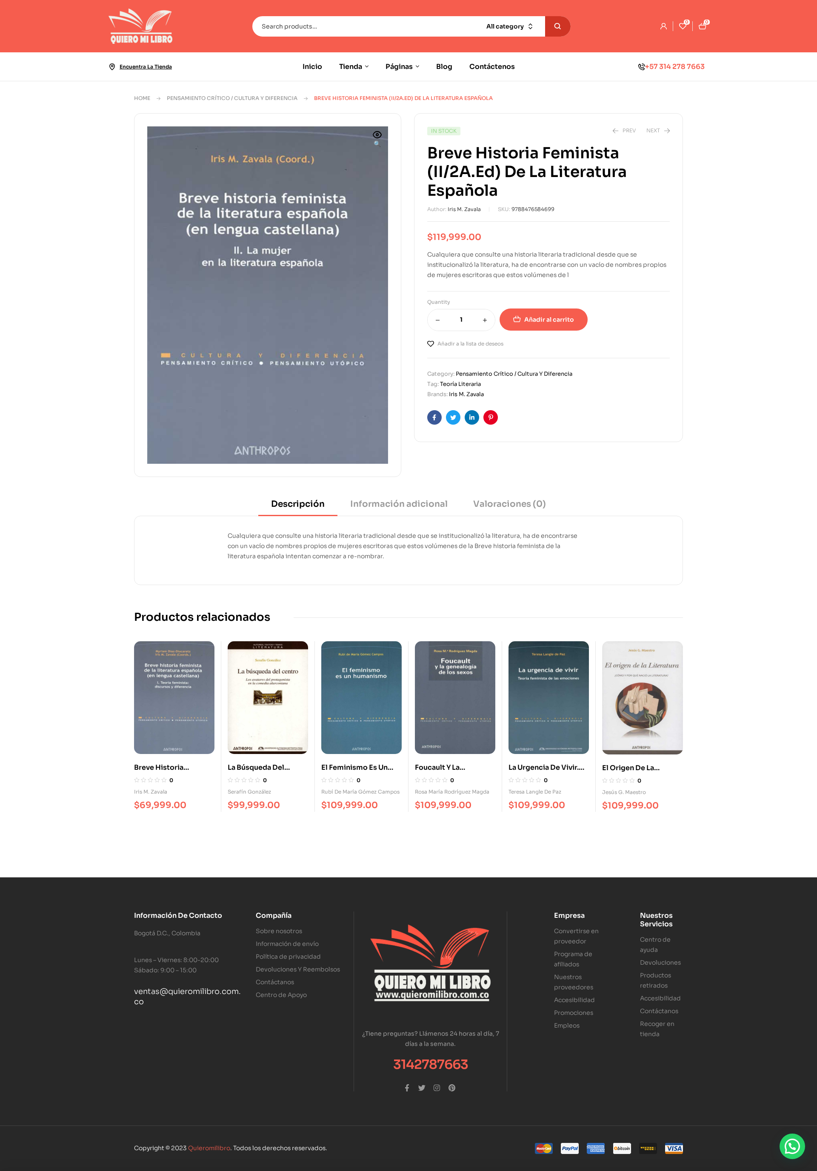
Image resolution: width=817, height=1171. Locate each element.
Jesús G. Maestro (624, 792)
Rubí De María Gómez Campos (360, 791)
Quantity (438, 302)
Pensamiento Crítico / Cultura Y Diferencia (232, 98)
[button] (377, 140)
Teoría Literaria (460, 384)
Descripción (298, 504)
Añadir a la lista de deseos (470, 343)
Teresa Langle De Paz (534, 791)
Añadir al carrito (549, 319)
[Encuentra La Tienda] (112, 66)
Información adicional (399, 504)
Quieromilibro (209, 1148)
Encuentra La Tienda (146, 66)
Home (142, 98)
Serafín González (249, 791)
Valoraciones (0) (509, 504)
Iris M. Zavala (464, 209)
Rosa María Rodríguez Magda (452, 791)
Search (558, 26)
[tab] (297, 507)
